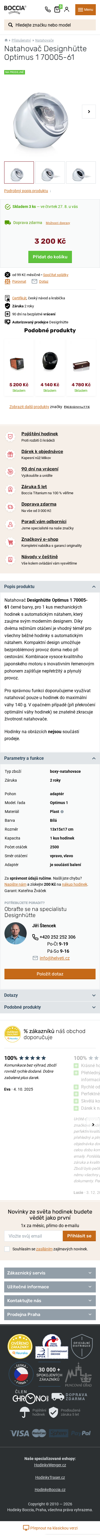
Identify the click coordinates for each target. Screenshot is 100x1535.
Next (89, 112)
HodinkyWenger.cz (50, 1465)
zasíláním (44, 1249)
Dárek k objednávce (42, 451)
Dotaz (43, 281)
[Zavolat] (48, 9)
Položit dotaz (50, 974)
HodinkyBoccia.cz (50, 1489)
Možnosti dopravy (58, 223)
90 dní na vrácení (39, 469)
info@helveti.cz (55, 958)
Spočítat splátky (55, 275)
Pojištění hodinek (39, 433)
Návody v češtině (39, 556)
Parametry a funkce (24, 758)
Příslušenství (21, 40)
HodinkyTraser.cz (50, 1477)
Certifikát (19, 298)
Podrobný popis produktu (27, 191)
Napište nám (15, 884)
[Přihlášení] (66, 9)
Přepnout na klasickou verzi (53, 1528)
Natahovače (44, 40)
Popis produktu (19, 586)
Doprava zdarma (38, 504)
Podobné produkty (22, 1007)
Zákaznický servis (26, 1273)
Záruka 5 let (34, 486)
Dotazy (11, 995)
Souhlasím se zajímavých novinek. (50, 1249)
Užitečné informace (28, 1286)
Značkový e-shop (39, 539)
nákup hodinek (74, 884)
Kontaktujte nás (24, 1300)
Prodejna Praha (23, 1314)
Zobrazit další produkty (29, 407)
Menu (88, 9)
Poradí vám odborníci (43, 521)
